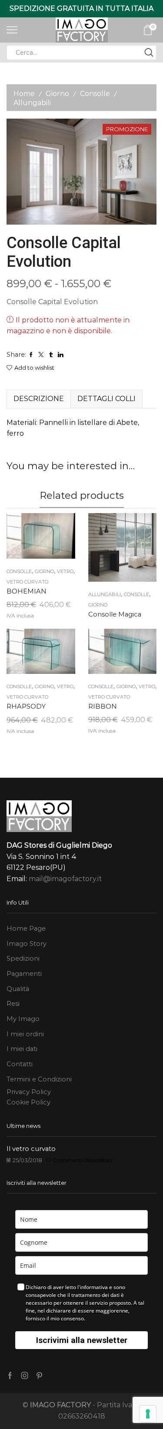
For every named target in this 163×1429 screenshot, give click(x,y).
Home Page (26, 928)
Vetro (65, 571)
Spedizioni (23, 958)
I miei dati (22, 1049)
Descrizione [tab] (38, 399)
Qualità (18, 989)
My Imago (23, 1019)
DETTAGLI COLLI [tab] (106, 399)
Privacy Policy (29, 1092)
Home (24, 94)
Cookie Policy (28, 1102)
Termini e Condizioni (39, 1079)
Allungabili (32, 103)
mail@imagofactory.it (65, 879)
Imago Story (27, 944)
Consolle (95, 94)
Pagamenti (24, 974)
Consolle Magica (114, 614)
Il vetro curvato (31, 1149)
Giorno (57, 94)
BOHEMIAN (27, 591)
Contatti (20, 1064)
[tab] (38, 399)
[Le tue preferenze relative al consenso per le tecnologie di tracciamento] (148, 1414)
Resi (13, 1004)
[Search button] (149, 53)
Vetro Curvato (27, 582)
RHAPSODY (26, 706)
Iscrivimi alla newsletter (81, 1340)
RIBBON (102, 706)
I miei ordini (25, 1034)
